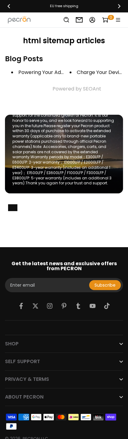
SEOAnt (92, 88)
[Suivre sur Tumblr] (78, 306)
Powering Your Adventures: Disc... (58, 72)
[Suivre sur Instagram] (50, 306)
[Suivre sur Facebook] (21, 306)
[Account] (92, 20)
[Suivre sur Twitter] (35, 306)
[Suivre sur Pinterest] (64, 306)
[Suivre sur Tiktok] (107, 306)
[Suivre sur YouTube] (92, 306)
